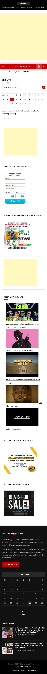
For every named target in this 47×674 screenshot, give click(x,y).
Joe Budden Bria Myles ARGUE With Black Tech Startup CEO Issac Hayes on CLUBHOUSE (29, 645)
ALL (3, 95)
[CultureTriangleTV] (23, 66)
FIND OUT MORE (10, 564)
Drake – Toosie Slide (13, 429)
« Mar (23, 612)
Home (4, 72)
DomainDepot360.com (23, 666)
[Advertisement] (23, 36)
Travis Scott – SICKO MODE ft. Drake (19, 351)
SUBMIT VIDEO (15, 670)
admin (19, 635)
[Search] (44, 66)
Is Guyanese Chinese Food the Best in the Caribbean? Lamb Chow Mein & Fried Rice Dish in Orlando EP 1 (30, 630)
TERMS (23, 670)
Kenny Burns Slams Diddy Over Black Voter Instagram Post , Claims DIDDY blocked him (23, 8)
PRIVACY (28, 670)
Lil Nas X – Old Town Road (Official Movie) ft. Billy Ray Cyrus (23, 379)
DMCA (34, 670)
